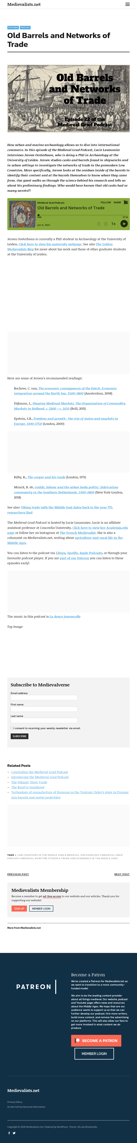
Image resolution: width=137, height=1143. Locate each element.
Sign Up (19, 909)
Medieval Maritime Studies (40, 858)
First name (17, 704)
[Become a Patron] (96, 1046)
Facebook (9, 1132)
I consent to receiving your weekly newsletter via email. (47, 728)
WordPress (62, 1127)
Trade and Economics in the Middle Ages (89, 858)
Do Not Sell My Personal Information (26, 1107)
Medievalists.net (24, 4)
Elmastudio (91, 1127)
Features (13, 27)
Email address (19, 693)
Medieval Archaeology (83, 855)
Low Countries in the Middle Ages (40, 855)
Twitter (14, 1132)
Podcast (25, 27)
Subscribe (19, 736)
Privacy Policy (14, 1102)
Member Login (41, 909)
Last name (17, 716)
